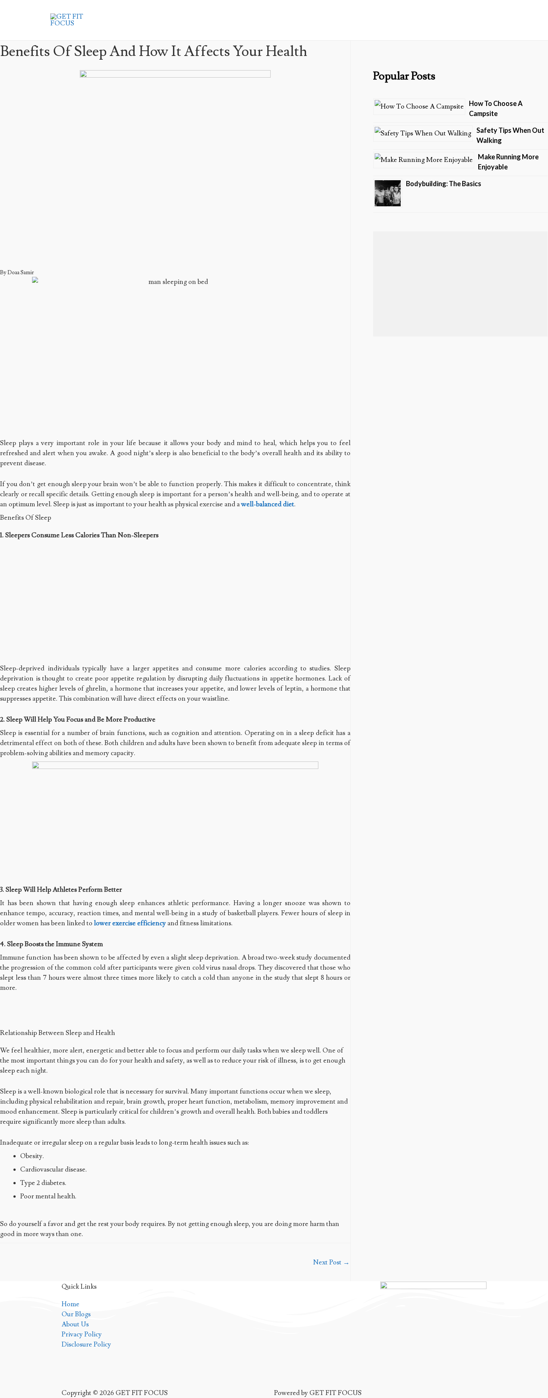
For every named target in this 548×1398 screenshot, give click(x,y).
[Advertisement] (175, 603)
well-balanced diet (267, 504)
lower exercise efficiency (130, 923)
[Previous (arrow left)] (13, 699)
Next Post (331, 1262)
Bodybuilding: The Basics (443, 183)
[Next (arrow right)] (535, 699)
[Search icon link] (487, 20)
